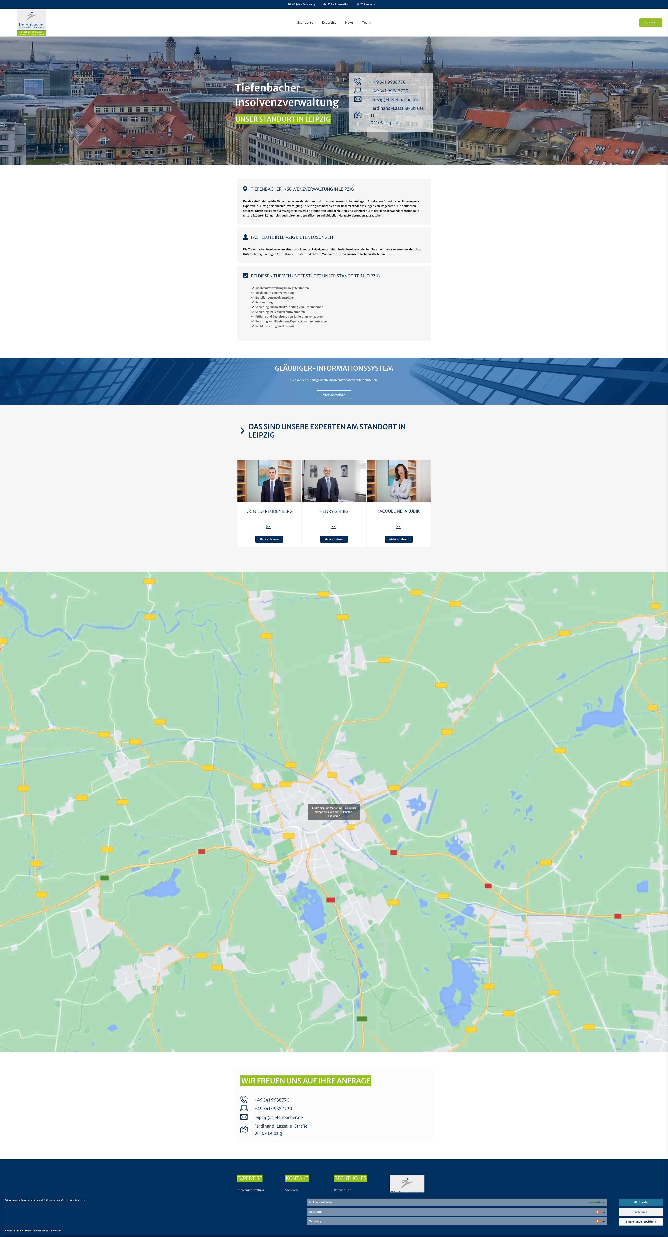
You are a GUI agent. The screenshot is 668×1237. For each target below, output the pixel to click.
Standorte (305, 23)
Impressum (55, 1230)
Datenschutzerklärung (36, 1230)
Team (366, 23)
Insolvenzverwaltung (250, 1190)
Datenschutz (342, 1190)
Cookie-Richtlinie (14, 1230)
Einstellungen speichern (641, 1221)
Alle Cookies (641, 1202)
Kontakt (651, 22)
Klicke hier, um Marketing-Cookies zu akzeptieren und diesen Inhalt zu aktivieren (334, 811)
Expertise (329, 23)
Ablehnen (641, 1212)
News (349, 23)
